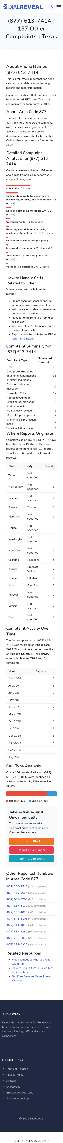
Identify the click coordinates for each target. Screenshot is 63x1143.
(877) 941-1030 (16, 925)
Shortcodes (13, 1087)
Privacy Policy (14, 1075)
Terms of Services (17, 1069)
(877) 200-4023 (16, 912)
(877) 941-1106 (16, 919)
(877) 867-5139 (16, 906)
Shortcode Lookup (17, 1098)
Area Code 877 (36, 1141)
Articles (11, 1081)
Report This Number (31, 850)
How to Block (31, 841)
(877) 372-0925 (16, 944)
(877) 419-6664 (16, 893)
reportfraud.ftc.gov (23, 339)
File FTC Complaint (31, 859)
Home (16, 1141)
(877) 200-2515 (16, 886)
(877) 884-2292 (16, 932)
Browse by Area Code (19, 1093)
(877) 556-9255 (16, 899)
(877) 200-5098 (16, 938)
